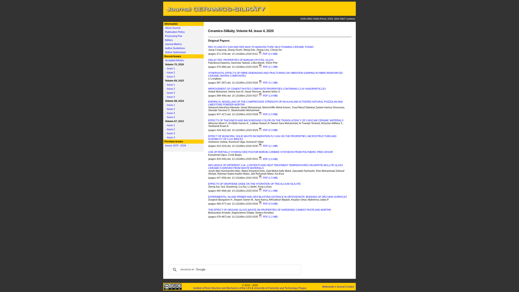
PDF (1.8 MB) (270, 95)
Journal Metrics (173, 44)
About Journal (172, 28)
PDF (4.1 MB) (270, 82)
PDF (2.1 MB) (270, 66)
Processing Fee (173, 36)
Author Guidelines (175, 48)
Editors (169, 40)
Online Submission (175, 52)
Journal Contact (346, 286)
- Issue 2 (169, 72)
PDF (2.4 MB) (270, 54)
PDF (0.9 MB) (270, 203)
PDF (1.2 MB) (270, 216)
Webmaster (328, 286)
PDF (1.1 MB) (270, 190)
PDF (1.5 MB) (270, 114)
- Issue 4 (169, 97)
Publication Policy (175, 32)
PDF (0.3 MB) (270, 130)
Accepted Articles (174, 60)
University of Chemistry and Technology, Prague (280, 288)
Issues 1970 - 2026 (175, 145)
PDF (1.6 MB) (270, 159)
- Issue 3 (169, 76)
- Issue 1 (169, 68)
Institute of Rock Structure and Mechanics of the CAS (222, 288)
